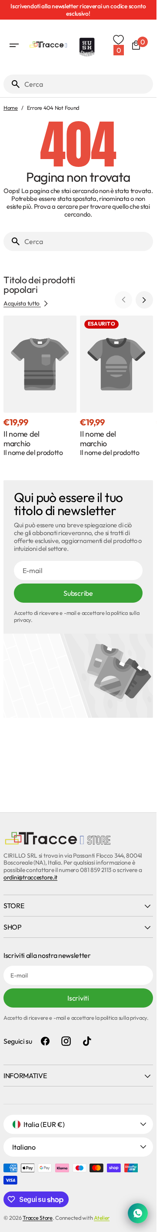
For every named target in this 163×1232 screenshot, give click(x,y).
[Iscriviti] (80, 10)
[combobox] (87, 84)
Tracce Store (38, 1217)
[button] (14, 45)
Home (10, 108)
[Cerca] (12, 84)
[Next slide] (144, 300)
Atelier (102, 1217)
